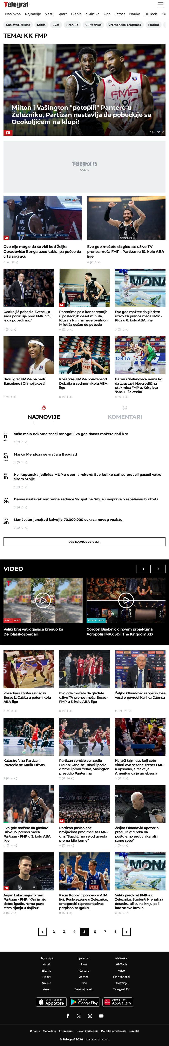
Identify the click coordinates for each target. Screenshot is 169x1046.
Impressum (66, 1031)
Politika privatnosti (113, 1031)
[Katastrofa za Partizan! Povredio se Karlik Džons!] (29, 737)
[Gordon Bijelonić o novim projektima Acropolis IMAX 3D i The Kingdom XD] (126, 600)
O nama (35, 1031)
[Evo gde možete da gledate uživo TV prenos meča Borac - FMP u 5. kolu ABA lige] (84, 669)
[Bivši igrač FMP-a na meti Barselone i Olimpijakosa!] (29, 355)
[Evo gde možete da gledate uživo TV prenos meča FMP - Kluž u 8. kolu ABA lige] (140, 288)
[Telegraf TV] (101, 1016)
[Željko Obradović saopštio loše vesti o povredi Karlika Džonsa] (140, 669)
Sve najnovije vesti (84, 541)
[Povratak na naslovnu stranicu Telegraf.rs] (16, 5)
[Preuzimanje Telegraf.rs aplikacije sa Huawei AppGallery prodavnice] (117, 1002)
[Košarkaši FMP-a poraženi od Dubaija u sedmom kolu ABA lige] (84, 355)
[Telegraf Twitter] (79, 1016)
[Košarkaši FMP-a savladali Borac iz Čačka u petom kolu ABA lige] (29, 669)
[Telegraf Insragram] (90, 1016)
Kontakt (134, 1031)
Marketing (49, 1031)
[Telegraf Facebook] (68, 1016)
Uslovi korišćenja (87, 1031)
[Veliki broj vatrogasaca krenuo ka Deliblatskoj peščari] (43, 600)
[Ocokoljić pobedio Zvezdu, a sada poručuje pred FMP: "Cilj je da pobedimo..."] (29, 288)
